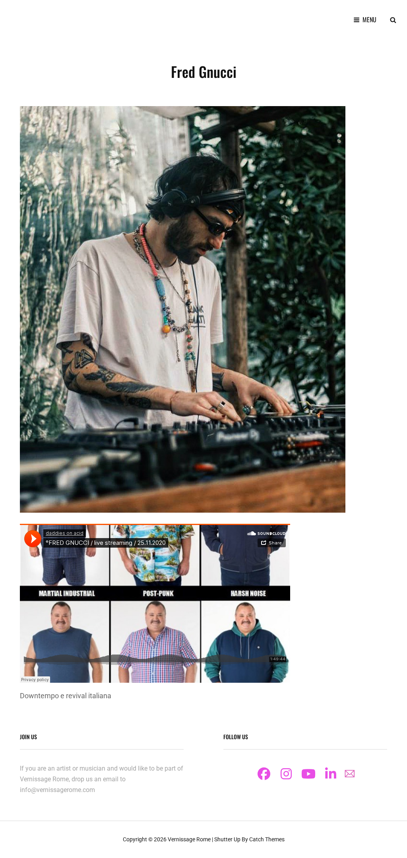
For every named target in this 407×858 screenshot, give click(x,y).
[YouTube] (308, 773)
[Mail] (350, 773)
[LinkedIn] (330, 773)
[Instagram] (286, 773)
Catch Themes (267, 839)
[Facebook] (263, 773)
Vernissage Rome (189, 839)
